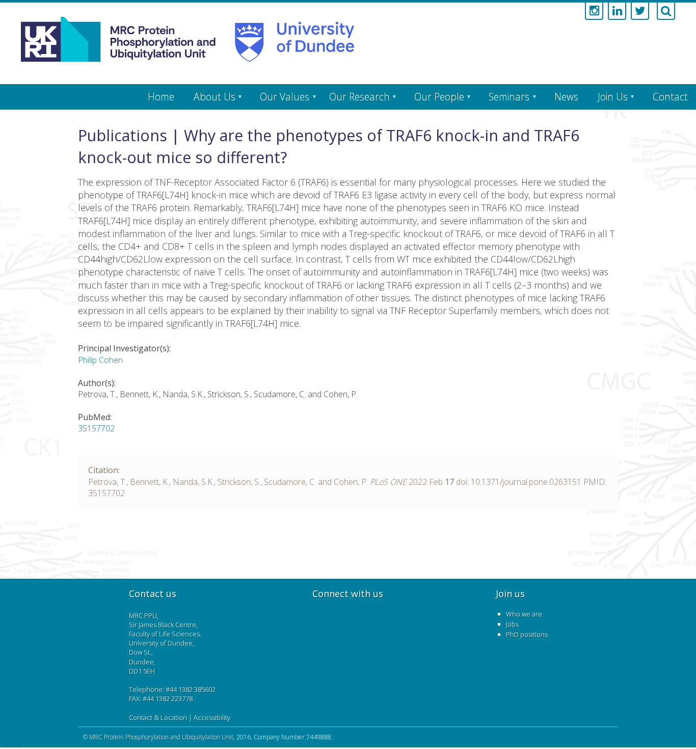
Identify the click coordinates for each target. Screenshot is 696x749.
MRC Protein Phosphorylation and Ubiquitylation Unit (161, 737)
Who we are (524, 613)
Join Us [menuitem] (613, 97)
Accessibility (212, 717)
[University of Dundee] (288, 39)
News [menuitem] (566, 97)
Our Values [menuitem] (284, 97)
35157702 (96, 428)
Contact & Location (158, 717)
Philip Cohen (100, 360)
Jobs (512, 624)
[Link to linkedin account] (617, 11)
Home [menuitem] (161, 97)
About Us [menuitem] (214, 97)
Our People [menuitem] (439, 97)
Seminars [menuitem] (509, 97)
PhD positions (527, 634)
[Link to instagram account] (594, 11)
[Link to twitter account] (640, 11)
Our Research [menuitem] (359, 97)
